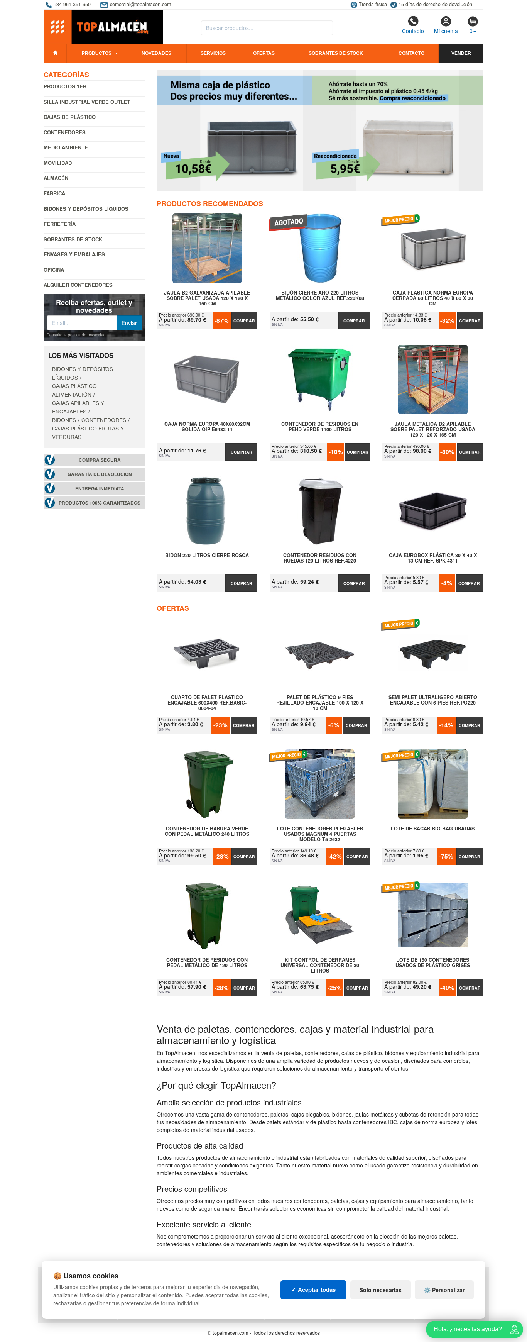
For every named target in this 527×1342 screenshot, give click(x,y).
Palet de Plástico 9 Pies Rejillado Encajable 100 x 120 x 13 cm (319, 703)
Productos (96, 53)
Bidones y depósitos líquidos (86, 208)
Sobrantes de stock (336, 53)
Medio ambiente (66, 147)
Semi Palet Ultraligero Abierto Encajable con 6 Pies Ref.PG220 (432, 700)
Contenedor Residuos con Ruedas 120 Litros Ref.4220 (319, 558)
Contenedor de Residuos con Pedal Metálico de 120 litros (207, 963)
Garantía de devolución (100, 474)
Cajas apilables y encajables (78, 407)
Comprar (244, 321)
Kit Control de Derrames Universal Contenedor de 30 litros (319, 965)
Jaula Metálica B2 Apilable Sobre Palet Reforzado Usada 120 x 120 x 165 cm (432, 429)
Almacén (56, 177)
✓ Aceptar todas (313, 1289)
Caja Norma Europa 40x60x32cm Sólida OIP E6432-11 (207, 427)
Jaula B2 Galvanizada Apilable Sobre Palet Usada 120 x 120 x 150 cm (207, 298)
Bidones (64, 420)
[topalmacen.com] (103, 26)
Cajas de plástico (70, 116)
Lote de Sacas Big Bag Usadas (433, 829)
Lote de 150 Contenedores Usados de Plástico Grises (432, 963)
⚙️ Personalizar (444, 1290)
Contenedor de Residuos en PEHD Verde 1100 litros (319, 427)
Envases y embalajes (74, 254)
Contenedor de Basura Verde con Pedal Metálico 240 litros (207, 831)
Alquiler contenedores (78, 284)
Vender (461, 53)
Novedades (156, 53)
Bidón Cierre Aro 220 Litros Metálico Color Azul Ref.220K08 (320, 296)
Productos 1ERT (67, 86)
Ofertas (264, 53)
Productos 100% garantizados (99, 503)
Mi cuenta (446, 31)
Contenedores (65, 132)
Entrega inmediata (99, 488)
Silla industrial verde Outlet (87, 101)
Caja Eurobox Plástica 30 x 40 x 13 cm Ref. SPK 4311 (433, 558)
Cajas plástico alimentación (74, 390)
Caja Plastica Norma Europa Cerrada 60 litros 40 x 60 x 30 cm (432, 298)
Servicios (213, 53)
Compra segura (100, 460)
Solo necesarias (381, 1290)
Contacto (413, 31)
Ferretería (60, 223)
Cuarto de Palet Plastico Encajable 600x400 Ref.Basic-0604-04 (207, 703)
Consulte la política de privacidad (76, 334)
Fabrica (54, 193)
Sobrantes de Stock (73, 239)
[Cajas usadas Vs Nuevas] (320, 130)
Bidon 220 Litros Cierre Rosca (207, 555)
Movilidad (58, 162)
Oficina (54, 269)
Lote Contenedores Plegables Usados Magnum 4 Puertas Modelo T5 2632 (320, 834)
